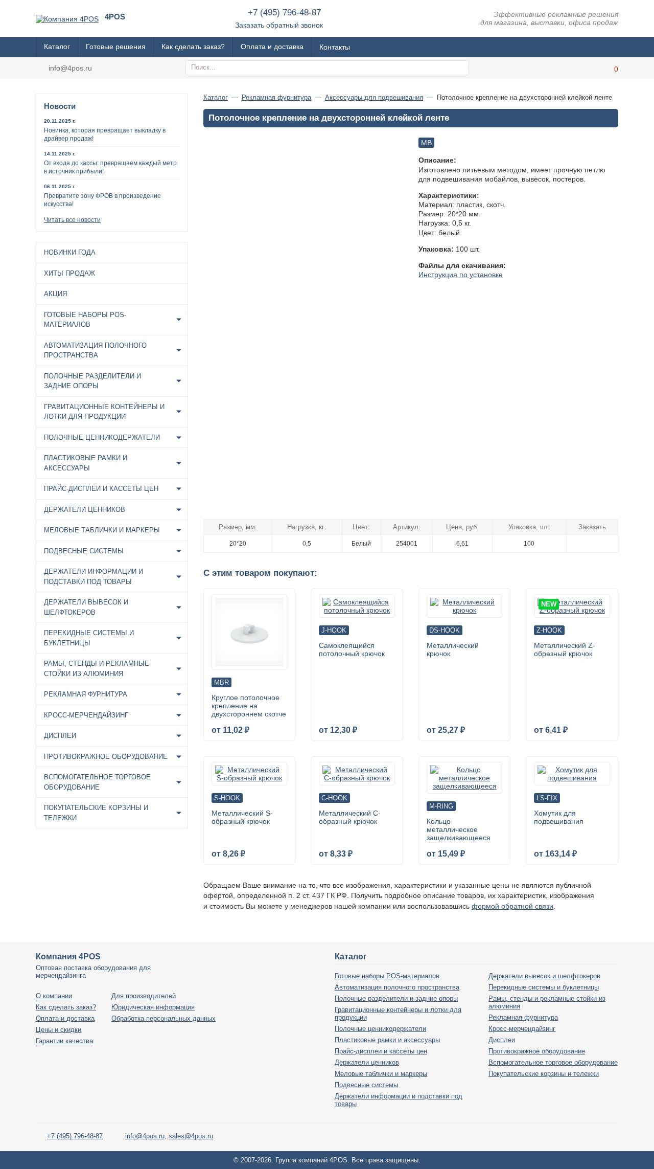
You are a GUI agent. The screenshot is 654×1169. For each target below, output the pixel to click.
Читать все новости (72, 219)
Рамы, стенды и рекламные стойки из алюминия (96, 669)
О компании (54, 996)
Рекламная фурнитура (85, 694)
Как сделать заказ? (193, 46)
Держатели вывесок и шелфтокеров (86, 607)
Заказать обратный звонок (279, 25)
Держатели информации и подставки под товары (93, 577)
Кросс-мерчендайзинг (86, 715)
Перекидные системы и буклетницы (89, 638)
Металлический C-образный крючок (350, 817)
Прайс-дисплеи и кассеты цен (101, 488)
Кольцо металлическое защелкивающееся (459, 829)
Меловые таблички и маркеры (102, 530)
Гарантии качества (64, 1041)
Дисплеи (60, 735)
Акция (55, 294)
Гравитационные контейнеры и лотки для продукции (104, 412)
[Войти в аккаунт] (584, 67)
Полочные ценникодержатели (102, 437)
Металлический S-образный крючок (242, 817)
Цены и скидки (58, 1029)
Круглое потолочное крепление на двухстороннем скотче (249, 705)
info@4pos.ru (70, 68)
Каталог (57, 46)
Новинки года (70, 252)
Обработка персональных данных (163, 1018)
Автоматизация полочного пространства (95, 350)
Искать (460, 68)
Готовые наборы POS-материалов (85, 320)
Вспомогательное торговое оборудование (97, 782)
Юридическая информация (153, 1007)
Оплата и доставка (272, 46)
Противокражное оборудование (106, 756)
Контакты (334, 47)
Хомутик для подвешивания (558, 817)
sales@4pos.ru (191, 1136)
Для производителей (143, 996)
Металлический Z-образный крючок (564, 649)
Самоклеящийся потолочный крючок (352, 649)
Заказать (592, 542)
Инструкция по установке (460, 275)
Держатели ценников (84, 509)
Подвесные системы (84, 551)
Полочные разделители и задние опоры (92, 381)
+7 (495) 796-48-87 (284, 12)
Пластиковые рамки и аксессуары (85, 463)
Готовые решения (116, 46)
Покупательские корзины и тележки (96, 813)
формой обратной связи (512, 906)
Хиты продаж (69, 273)
